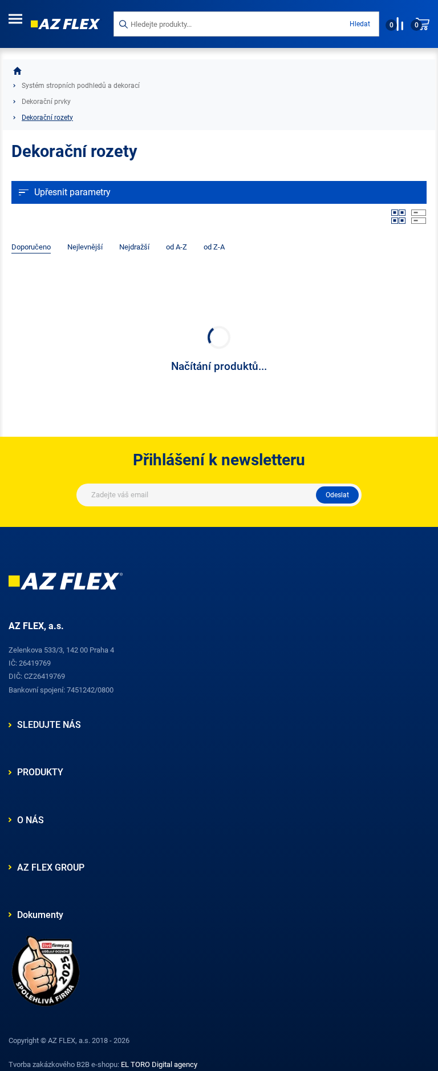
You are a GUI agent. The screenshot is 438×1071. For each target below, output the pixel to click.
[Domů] (17, 71)
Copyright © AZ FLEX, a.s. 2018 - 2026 (69, 1040)
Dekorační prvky (46, 102)
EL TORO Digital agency (159, 1064)
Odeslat (337, 495)
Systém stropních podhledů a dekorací (81, 86)
